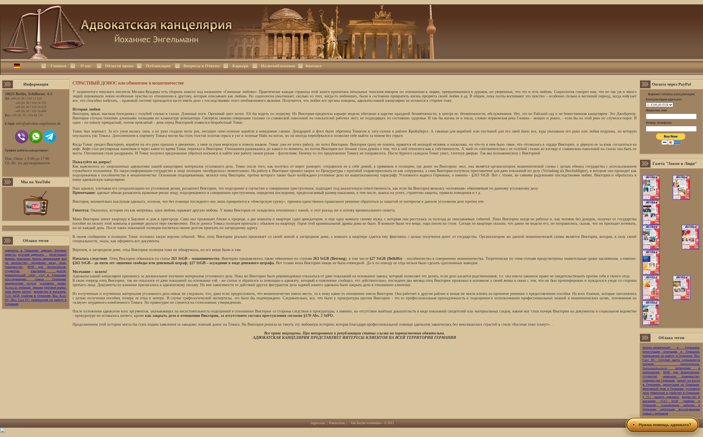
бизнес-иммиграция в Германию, (671, 347)
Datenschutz (337, 423)
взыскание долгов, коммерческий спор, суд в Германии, (35, 273)
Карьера (240, 66)
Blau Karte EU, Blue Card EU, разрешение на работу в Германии (35, 300)
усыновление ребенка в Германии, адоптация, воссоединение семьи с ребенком (671, 409)
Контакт (314, 66)
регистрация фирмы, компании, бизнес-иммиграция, (35, 256)
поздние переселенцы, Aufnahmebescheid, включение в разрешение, (671, 368)
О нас (85, 66)
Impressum (318, 423)
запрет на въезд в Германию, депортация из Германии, (671, 382)
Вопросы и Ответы (201, 66)
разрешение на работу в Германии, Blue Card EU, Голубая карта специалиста (671, 358)
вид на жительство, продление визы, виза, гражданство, (35, 262)
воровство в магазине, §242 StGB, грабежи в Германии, (35, 293)
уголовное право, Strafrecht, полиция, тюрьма (35, 285)
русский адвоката (33, 254)
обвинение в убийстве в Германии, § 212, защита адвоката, (671, 395)
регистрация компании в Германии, (671, 351)
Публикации (158, 66)
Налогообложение (278, 66)
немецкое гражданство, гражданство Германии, (671, 378)
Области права (119, 66)
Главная (58, 66)
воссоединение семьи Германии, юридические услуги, (35, 281)
